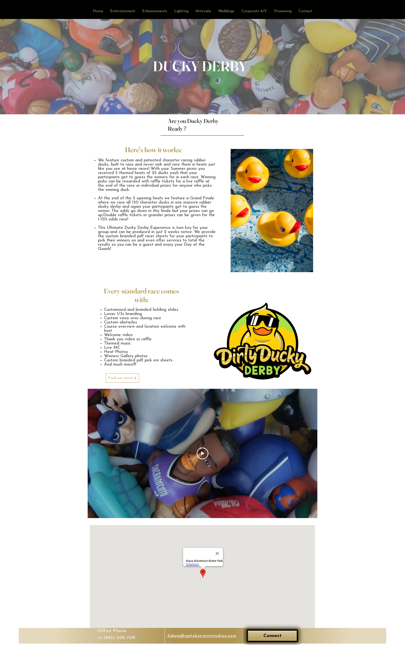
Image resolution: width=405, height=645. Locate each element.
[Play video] (202, 453)
